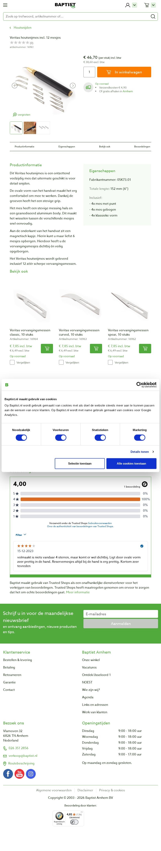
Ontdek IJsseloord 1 (96, 675)
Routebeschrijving (21, 763)
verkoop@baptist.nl (23, 755)
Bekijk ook (104, 146)
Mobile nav (5, 5)
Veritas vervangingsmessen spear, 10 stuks (128, 332)
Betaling (9, 667)
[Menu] (81, 813)
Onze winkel (91, 660)
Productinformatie (24, 146)
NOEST (87, 682)
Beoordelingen (142, 146)
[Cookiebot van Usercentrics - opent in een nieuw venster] (139, 385)
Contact (9, 690)
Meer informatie (78, 592)
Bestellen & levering (17, 660)
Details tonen (140, 451)
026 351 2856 (18, 748)
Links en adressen (95, 704)
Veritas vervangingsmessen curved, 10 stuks (79, 332)
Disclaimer (85, 790)
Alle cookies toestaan (131, 463)
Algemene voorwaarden (53, 790)
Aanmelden (121, 623)
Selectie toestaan (79, 463)
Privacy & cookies (112, 790)
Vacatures (89, 667)
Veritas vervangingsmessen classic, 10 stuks (30, 332)
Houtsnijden (22, 28)
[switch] (60, 438)
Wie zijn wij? (91, 690)
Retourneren (12, 675)
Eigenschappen (67, 146)
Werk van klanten (94, 712)
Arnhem (128, 91)
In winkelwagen (128, 72)
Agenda (87, 697)
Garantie (9, 682)
